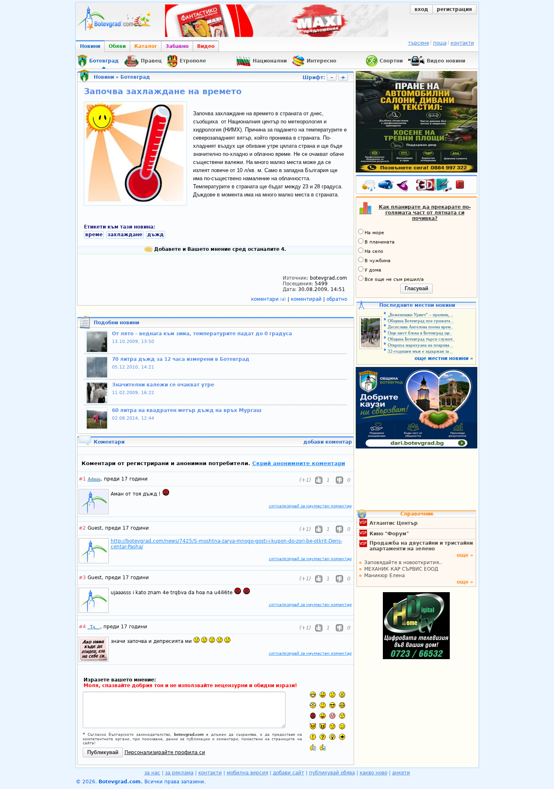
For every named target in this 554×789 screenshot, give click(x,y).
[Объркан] (323, 705)
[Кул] (332, 705)
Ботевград (135, 77)
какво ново (373, 773)
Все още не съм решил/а (394, 279)
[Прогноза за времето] (369, 186)
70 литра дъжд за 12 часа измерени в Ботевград (180, 359)
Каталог (145, 46)
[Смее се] (342, 705)
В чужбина (378, 260)
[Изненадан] (342, 695)
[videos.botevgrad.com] (323, 747)
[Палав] (323, 726)
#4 (82, 626)
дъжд (155, 234)
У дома (373, 270)
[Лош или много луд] (313, 726)
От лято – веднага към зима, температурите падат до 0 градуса (202, 333)
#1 (82, 479)
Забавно (177, 46)
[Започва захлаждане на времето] (135, 202)
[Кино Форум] (434, 185)
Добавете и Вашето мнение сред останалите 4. (219, 249)
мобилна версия (247, 773)
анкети (401, 773)
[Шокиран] (313, 705)
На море (374, 232)
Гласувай (416, 288)
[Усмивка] (323, 695)
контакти (462, 43)
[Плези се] (323, 716)
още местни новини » (443, 358)
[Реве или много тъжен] (342, 716)
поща (440, 43)
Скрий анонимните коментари (298, 463)
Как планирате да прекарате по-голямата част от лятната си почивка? (425, 212)
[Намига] (342, 726)
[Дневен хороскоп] (404, 186)
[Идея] (332, 737)
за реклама (179, 773)
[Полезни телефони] (464, 186)
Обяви (117, 46)
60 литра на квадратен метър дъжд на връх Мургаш (187, 410)
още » (465, 555)
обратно (336, 299)
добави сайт (288, 773)
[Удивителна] (313, 737)
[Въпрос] (323, 737)
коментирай (307, 299)
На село (374, 251)
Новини (90, 46)
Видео (206, 46)
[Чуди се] (332, 726)
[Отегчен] (332, 716)
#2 (82, 528)
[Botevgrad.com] (313, 747)
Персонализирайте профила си (165, 752)
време (94, 234)
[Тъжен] (332, 695)
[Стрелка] (342, 737)
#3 (82, 577)
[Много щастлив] (313, 695)
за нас (152, 773)
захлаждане (124, 234)
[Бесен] (313, 716)
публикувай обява (332, 773)
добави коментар (327, 442)
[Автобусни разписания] (386, 186)
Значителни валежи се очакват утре (163, 385)
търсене (418, 43)
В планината (380, 242)
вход (421, 9)
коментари (268, 299)
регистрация (454, 9)
